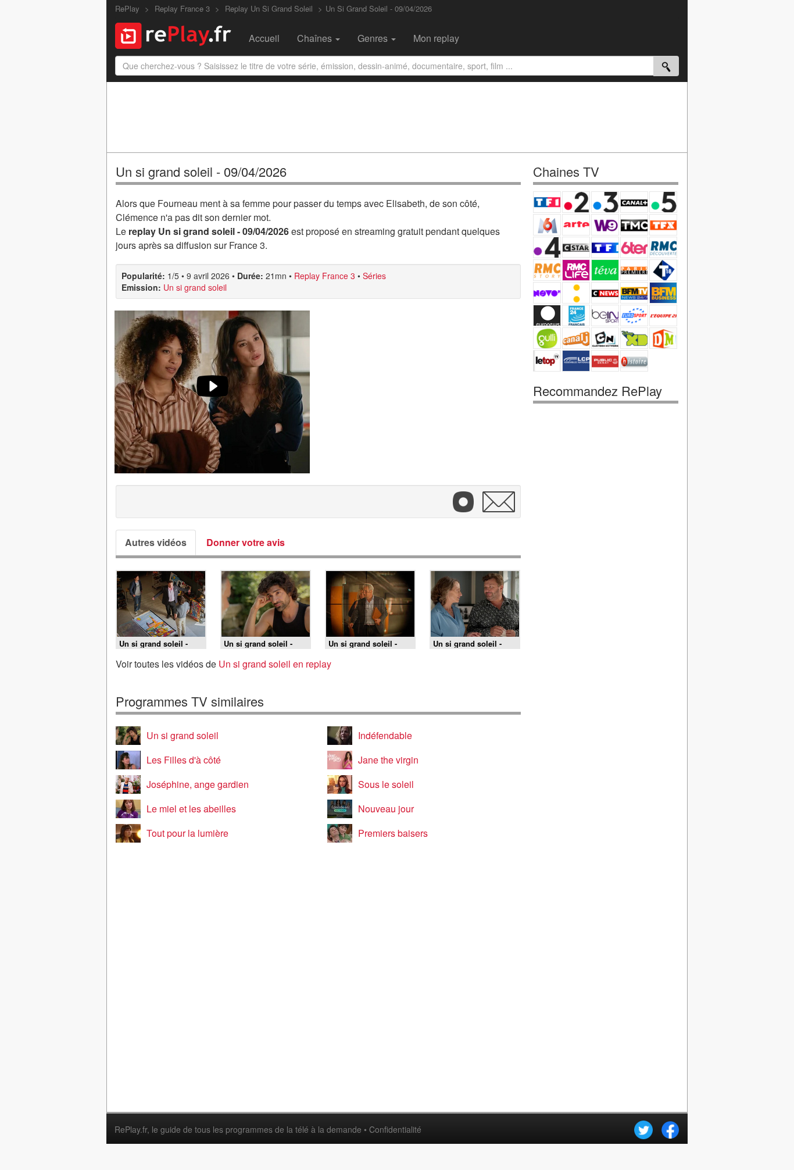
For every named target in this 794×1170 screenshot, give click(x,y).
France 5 (663, 202)
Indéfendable (385, 735)
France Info (576, 293)
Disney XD (634, 338)
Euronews (547, 315)
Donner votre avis (245, 542)
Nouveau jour (386, 808)
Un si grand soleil (195, 287)
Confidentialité (395, 1129)
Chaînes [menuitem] (315, 38)
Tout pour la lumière (187, 833)
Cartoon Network (605, 338)
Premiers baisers (393, 833)
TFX (663, 225)
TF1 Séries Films (605, 247)
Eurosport (634, 315)
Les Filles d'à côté (183, 759)
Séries (374, 275)
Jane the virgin (388, 759)
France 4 (547, 247)
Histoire (634, 361)
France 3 (605, 202)
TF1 (547, 202)
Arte (576, 225)
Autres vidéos (156, 542)
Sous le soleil (386, 784)
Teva (605, 270)
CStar (576, 247)
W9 (605, 225)
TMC (634, 225)
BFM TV (634, 293)
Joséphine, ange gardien (197, 784)
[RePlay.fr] (177, 34)
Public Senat (605, 361)
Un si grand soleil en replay (275, 663)
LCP (576, 361)
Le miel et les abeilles (191, 808)
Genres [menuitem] (373, 38)
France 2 (576, 202)
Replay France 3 (324, 275)
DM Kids (663, 338)
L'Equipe (663, 315)
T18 (663, 270)
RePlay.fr (131, 1129)
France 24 (576, 315)
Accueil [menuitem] (264, 38)
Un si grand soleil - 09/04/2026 (201, 171)
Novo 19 (547, 293)
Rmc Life (576, 270)
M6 (547, 225)
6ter (634, 247)
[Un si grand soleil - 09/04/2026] (212, 392)
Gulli (547, 338)
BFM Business (663, 293)
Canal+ (634, 202)
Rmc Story (547, 270)
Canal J (576, 338)
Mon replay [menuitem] (436, 38)
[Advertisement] (397, 117)
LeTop (547, 361)
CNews (605, 293)
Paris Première (634, 270)
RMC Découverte (663, 247)
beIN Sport (605, 315)
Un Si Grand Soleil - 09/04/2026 (379, 8)
